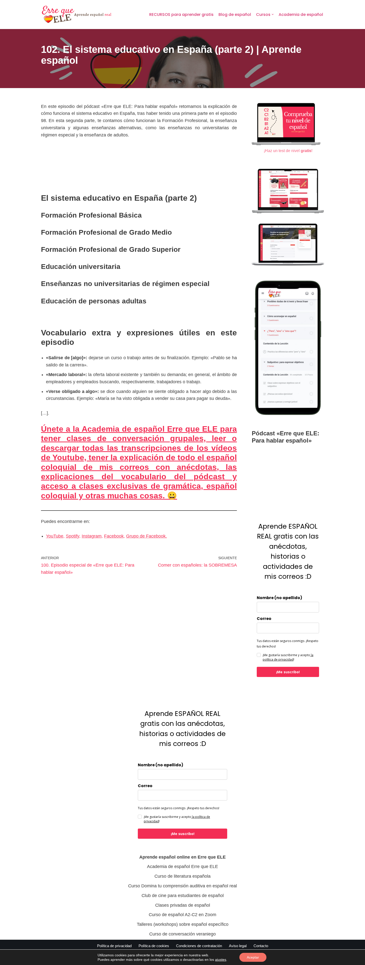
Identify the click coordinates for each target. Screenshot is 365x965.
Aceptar (253, 957)
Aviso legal (238, 946)
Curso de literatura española (182, 876)
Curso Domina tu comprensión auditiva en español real (182, 885)
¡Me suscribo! (288, 672)
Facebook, (114, 536)
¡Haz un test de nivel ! (288, 150)
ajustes (220, 960)
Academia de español (301, 14)
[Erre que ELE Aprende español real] (81, 14)
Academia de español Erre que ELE (182, 866)
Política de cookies (154, 946)
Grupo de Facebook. (146, 536)
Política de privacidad (114, 946)
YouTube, (55, 536)
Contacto (261, 946)
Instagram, (92, 536)
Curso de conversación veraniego (182, 934)
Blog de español (235, 14)
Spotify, (73, 536)
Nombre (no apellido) (279, 598)
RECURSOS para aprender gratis (181, 14)
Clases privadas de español (182, 905)
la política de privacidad (288, 657)
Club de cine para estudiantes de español (183, 895)
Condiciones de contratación (199, 946)
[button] (273, 14)
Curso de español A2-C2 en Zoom (182, 914)
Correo (264, 618)
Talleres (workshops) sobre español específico (182, 924)
